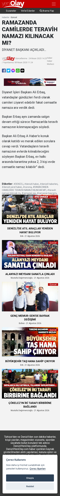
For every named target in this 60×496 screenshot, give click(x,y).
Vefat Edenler (28, 11)
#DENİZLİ (18, 184)
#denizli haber (31, 184)
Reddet (30, 486)
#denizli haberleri (49, 184)
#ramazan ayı (29, 193)
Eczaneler (11, 11)
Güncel (14, 17)
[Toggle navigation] (53, 4)
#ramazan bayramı (47, 193)
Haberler (5, 17)
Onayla (30, 478)
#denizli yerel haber (12, 187)
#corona (27, 187)
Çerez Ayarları (38, 468)
